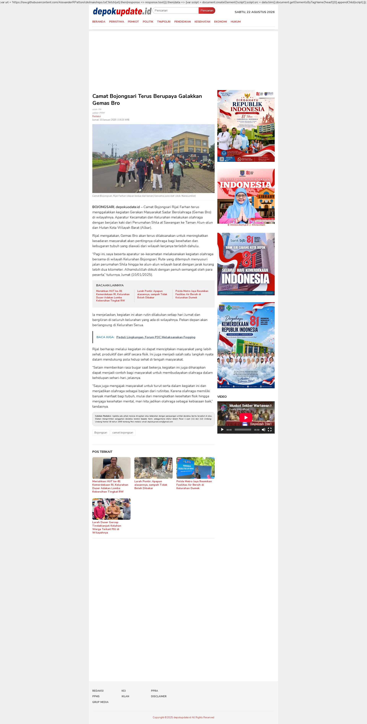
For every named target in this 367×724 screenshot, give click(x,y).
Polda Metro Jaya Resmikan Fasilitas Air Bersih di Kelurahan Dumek (191, 294)
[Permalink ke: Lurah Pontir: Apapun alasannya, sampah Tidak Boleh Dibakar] (153, 468)
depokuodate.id (128, 207)
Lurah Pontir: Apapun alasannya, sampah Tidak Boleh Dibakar (152, 294)
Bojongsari (100, 432)
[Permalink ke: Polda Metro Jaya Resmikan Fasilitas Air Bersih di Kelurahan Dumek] (195, 468)
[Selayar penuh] (270, 430)
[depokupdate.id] (122, 12)
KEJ (124, 691)
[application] (246, 417)
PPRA (154, 691)
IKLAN (125, 696)
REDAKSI (98, 691)
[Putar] (222, 430)
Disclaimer (158, 696)
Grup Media (100, 702)
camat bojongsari (122, 432)
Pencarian (207, 10)
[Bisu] (264, 430)
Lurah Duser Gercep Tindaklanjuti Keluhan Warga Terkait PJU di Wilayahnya (106, 527)
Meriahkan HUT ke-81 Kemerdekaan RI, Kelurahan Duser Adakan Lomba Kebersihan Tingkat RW (113, 296)
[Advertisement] (183, 58)
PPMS (96, 696)
